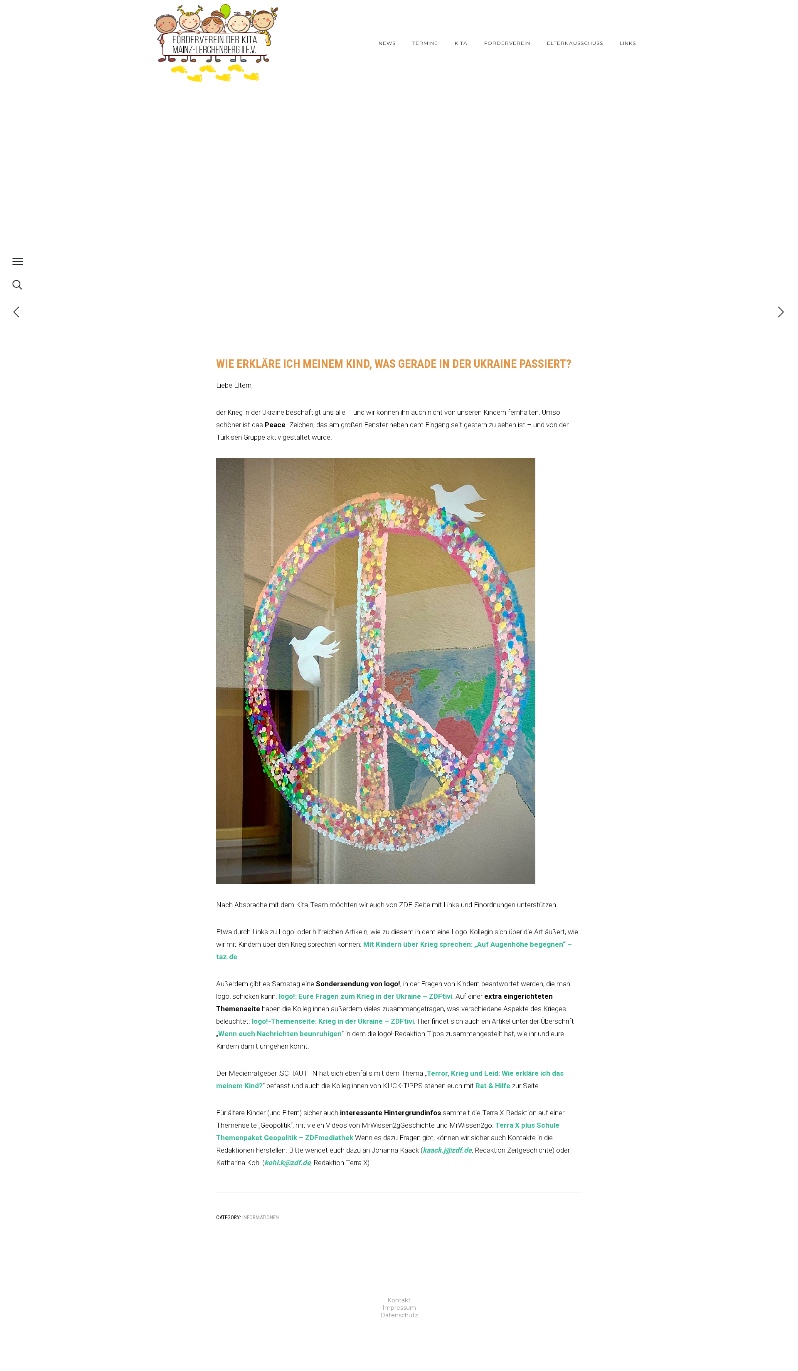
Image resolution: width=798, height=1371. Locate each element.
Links (628, 43)
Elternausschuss (575, 43)
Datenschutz (399, 1315)
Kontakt (399, 1300)
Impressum (399, 1308)
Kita (461, 43)
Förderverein (507, 43)
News (387, 43)
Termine (425, 43)
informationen (260, 1217)
